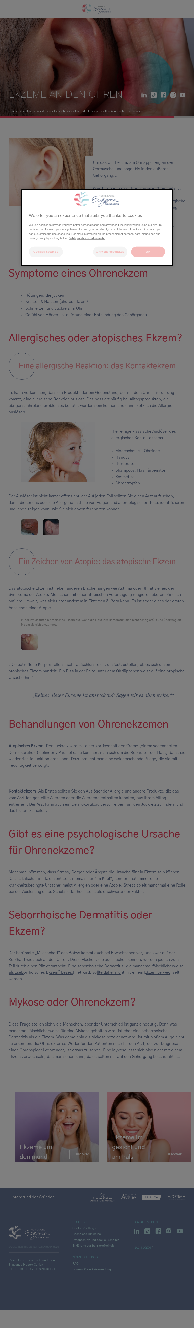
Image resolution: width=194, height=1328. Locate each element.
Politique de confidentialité (87, 237)
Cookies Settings (45, 251)
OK (148, 251)
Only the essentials (110, 251)
